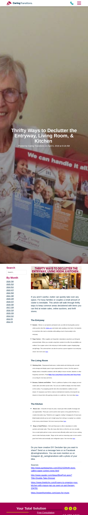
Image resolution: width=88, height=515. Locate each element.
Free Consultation (45, 512)
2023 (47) (10, 290)
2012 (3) (9, 322)
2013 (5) (9, 319)
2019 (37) (10, 302)
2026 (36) (10, 281)
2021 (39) (10, 296)
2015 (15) (10, 313)
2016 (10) (10, 310)
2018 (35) (10, 305)
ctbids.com (49, 328)
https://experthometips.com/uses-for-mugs (50, 493)
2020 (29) (10, 299)
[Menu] (79, 3)
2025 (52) (10, 284)
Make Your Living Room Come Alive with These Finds (65, 374)
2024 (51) (10, 287)
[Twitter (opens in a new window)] (70, 508)
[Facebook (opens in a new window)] (66, 508)
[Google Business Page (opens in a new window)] (74, 508)
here (46, 351)
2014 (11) (10, 316)
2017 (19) (10, 307)
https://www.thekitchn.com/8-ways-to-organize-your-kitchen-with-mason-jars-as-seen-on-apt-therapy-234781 (54, 485)
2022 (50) (10, 293)
